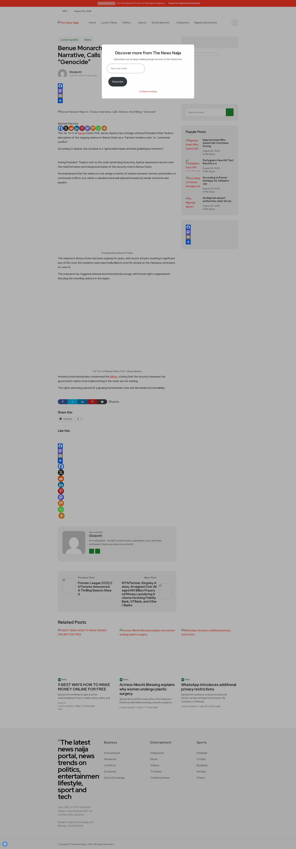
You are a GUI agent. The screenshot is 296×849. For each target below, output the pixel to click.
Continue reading (148, 91)
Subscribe (117, 81)
